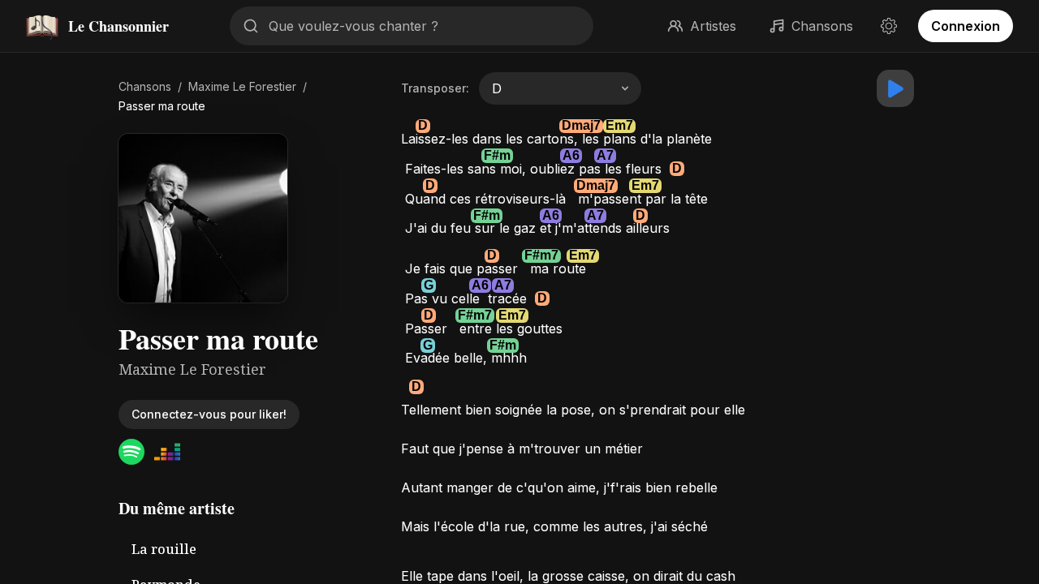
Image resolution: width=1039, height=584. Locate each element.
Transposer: (435, 88)
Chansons (145, 86)
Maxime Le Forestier (242, 86)
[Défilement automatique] (895, 88)
